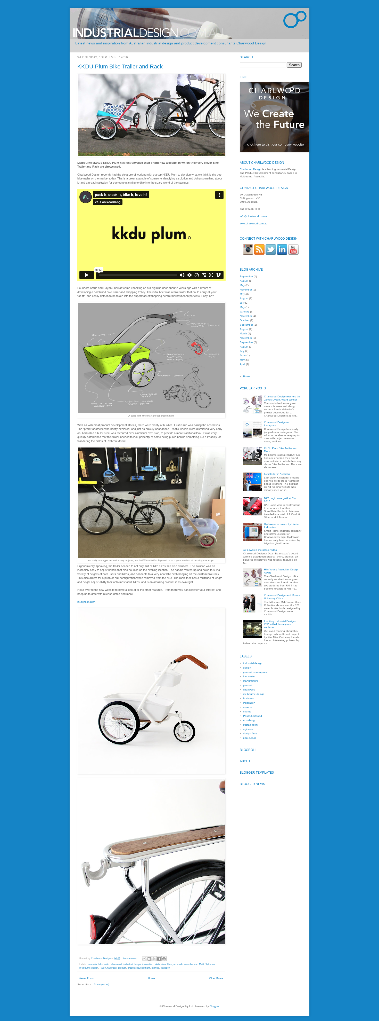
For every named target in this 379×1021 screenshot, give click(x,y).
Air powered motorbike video (260, 549)
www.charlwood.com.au (253, 223)
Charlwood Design (101, 958)
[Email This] (144, 958)
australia (92, 964)
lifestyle (171, 964)
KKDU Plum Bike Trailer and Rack (120, 66)
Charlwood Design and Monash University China (282, 597)
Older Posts (216, 978)
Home (151, 978)
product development (139, 968)
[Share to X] (154, 958)
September (246, 276)
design (247, 667)
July (242, 302)
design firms (250, 733)
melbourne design (88, 968)
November (246, 289)
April (242, 364)
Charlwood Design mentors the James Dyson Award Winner (282, 398)
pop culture (250, 737)
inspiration (249, 702)
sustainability (250, 724)
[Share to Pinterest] (164, 958)
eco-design (249, 720)
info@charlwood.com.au (254, 216)
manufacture (250, 680)
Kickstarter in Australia (277, 474)
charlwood (116, 964)
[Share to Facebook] (159, 958)
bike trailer (104, 964)
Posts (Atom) (101, 984)
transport (165, 968)
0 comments (130, 958)
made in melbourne (187, 964)
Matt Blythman (207, 964)
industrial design (132, 964)
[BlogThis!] (149, 958)
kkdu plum (160, 964)
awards (247, 707)
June (243, 355)
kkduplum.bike (86, 601)
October (244, 320)
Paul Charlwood (108, 968)
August (244, 280)
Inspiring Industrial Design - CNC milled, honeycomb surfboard (280, 624)
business (248, 698)
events (247, 711)
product (122, 968)
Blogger (214, 1006)
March (243, 333)
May (242, 285)
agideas (248, 729)
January (244, 311)
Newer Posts (86, 978)
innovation (147, 964)
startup (155, 968)
